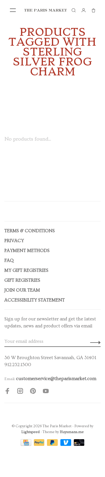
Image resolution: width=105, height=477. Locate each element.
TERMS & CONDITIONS (29, 230)
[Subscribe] (94, 341)
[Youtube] (46, 392)
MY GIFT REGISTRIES (26, 270)
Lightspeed (30, 432)
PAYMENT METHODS (27, 250)
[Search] (73, 10)
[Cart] (93, 10)
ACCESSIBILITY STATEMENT (34, 300)
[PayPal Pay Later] (53, 444)
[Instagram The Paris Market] (20, 392)
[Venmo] (66, 444)
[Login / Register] (83, 10)
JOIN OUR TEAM (22, 290)
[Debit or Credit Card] (79, 444)
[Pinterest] (33, 392)
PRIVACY (14, 240)
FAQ (9, 260)
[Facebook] (7, 392)
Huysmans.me (72, 432)
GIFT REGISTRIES (22, 280)
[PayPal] (40, 444)
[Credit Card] (26, 444)
